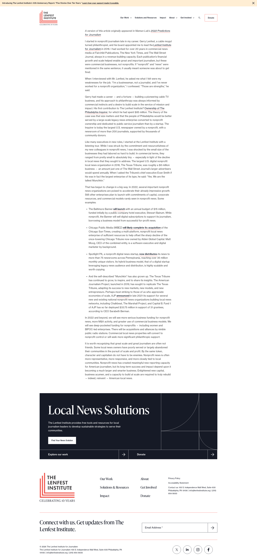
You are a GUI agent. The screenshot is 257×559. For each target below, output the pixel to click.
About (172, 17)
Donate (211, 18)
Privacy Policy (174, 478)
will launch (119, 209)
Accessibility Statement (178, 483)
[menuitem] (177, 549)
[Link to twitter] (177, 549)
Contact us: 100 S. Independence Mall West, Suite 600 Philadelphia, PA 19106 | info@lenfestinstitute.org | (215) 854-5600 (192, 490)
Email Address (154, 527)
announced (122, 295)
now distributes (148, 254)
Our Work (124, 17)
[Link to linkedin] (187, 549)
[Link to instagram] (198, 549)
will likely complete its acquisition (142, 227)
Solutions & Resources (114, 487)
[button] (253, 3)
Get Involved (186, 17)
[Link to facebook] (208, 549)
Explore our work (58, 454)
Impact (163, 17)
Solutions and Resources (146, 17)
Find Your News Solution (62, 440)
